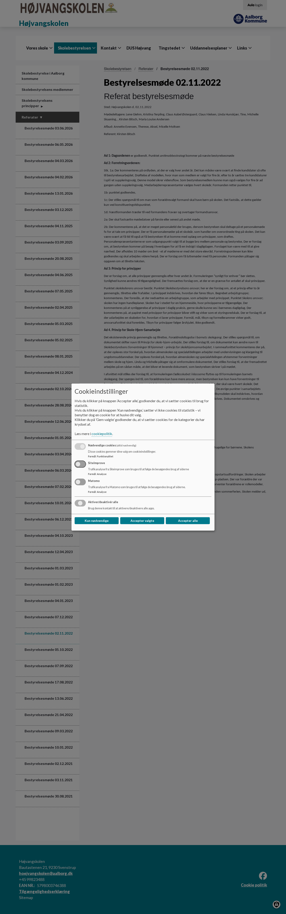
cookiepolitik (102, 433)
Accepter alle (188, 521)
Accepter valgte (142, 521)
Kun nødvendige (97, 521)
